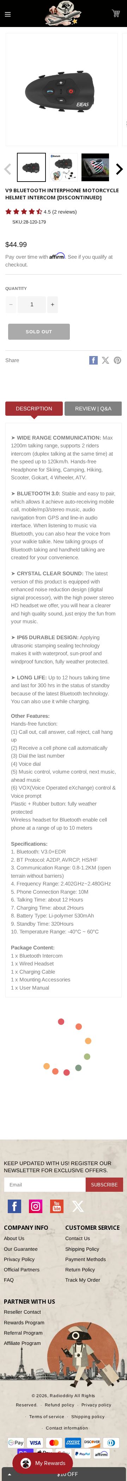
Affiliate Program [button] (22, 1343)
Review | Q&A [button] (93, 408)
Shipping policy (88, 1416)
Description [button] (34, 408)
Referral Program (23, 1333)
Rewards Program (24, 1322)
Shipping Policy (82, 1249)
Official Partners (22, 1269)
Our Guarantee (21, 1249)
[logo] (63, 13)
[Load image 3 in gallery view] (95, 167)
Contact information (67, 1428)
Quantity (16, 288)
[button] (116, 13)
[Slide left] (8, 169)
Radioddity (61, 1395)
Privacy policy (96, 1404)
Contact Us (77, 1238)
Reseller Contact (22, 1312)
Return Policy (80, 1269)
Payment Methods (85, 1259)
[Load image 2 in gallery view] (63, 167)
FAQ (9, 1280)
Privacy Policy (19, 1259)
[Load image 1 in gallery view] (31, 167)
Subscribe (104, 1185)
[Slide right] (119, 169)
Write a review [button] (19, 224)
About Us (14, 1238)
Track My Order (82, 1280)
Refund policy (59, 1404)
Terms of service (46, 1416)
